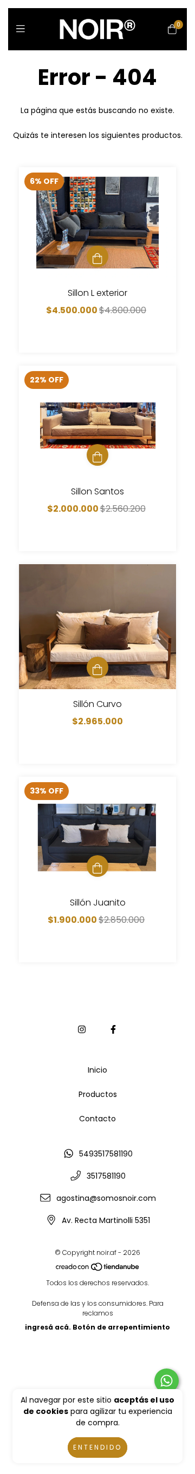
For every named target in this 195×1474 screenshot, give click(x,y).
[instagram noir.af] (81, 1030)
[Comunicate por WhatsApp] (166, 1381)
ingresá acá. (48, 1327)
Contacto (97, 1118)
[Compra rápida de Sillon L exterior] (97, 256)
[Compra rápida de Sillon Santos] (97, 455)
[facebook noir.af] (113, 1030)
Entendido (97, 1447)
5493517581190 (106, 1153)
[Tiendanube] (98, 1268)
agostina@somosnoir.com (106, 1198)
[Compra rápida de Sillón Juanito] (97, 866)
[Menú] (23, 29)
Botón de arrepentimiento (121, 1327)
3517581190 (106, 1176)
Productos (98, 1094)
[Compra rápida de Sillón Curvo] (97, 667)
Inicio (97, 1070)
